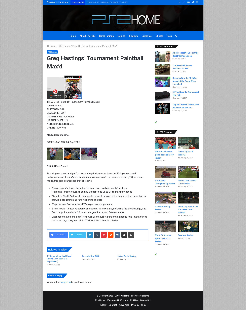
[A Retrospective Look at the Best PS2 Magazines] (162, 56)
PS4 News (135, 300)
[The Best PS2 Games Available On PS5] (162, 69)
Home (72, 36)
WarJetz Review (185, 235)
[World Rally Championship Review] (165, 172)
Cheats (159, 36)
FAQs (169, 36)
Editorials (147, 36)
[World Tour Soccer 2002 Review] (188, 172)
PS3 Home (100, 300)
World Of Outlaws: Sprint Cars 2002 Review (163, 238)
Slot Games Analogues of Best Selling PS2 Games (113, 2)
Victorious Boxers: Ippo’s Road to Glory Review (164, 155)
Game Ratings (106, 36)
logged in (66, 282)
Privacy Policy (138, 304)
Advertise (124, 304)
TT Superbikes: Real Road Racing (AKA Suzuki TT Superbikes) (59, 259)
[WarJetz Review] (188, 226)
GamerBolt (146, 300)
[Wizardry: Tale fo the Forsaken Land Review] (188, 197)
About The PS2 (87, 36)
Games (121, 36)
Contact (112, 304)
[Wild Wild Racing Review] (165, 197)
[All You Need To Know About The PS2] (162, 95)
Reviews (133, 36)
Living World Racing (126, 256)
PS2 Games (64, 46)
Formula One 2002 (90, 256)
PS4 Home (112, 300)
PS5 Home (123, 300)
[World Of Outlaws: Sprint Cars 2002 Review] (165, 226)
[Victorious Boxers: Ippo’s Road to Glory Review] (165, 143)
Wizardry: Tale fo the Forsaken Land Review (188, 209)
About (103, 304)
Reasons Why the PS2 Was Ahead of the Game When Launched (185, 81)
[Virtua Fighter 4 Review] (188, 143)
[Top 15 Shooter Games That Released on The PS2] (162, 108)
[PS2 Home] (123, 18)
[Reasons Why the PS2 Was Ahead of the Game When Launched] (162, 82)
